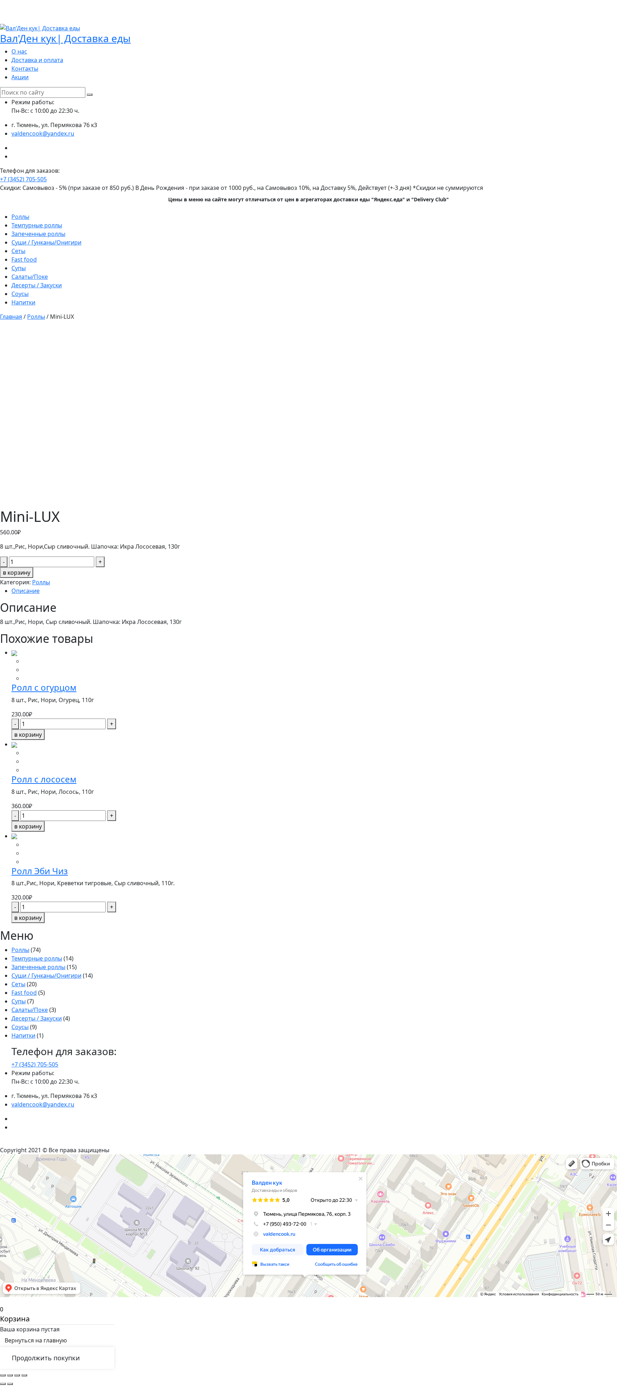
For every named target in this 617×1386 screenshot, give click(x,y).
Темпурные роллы (36, 225)
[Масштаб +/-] (24, 1375)
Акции (20, 77)
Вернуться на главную (36, 1340)
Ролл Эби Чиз (39, 871)
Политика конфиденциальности (308, 1141)
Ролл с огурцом (43, 687)
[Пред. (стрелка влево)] (3, 1384)
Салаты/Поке (29, 277)
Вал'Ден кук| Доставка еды (65, 38)
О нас (19, 51)
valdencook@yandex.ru (42, 133)
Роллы (20, 217)
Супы (18, 268)
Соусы (20, 294)
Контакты (24, 68)
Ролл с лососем (43, 779)
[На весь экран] (17, 1375)
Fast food (24, 259)
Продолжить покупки (46, 1358)
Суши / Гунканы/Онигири (46, 242)
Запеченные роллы (38, 234)
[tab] (314, 590)
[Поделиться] (10, 1375)
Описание (25, 591)
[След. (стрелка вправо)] (10, 1384)
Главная (11, 317)
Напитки (23, 302)
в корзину (16, 572)
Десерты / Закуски (36, 285)
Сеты (18, 251)
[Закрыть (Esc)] (3, 1375)
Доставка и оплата (37, 60)
